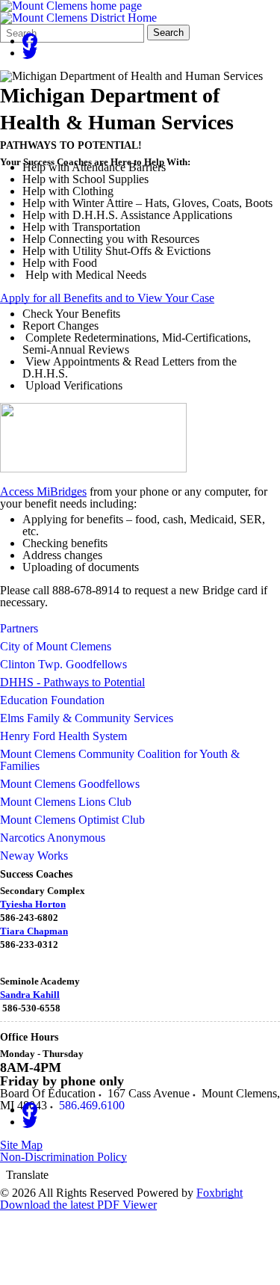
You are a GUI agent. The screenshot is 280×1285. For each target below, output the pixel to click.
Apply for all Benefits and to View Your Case (107, 298)
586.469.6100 (92, 1105)
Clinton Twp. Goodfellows (63, 664)
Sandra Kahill (30, 994)
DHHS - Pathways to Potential (72, 682)
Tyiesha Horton (33, 904)
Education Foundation (52, 700)
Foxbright (219, 1192)
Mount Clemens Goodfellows (70, 783)
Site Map (21, 1144)
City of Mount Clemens (55, 646)
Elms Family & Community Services (86, 718)
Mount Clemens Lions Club (65, 801)
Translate (27, 1174)
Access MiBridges (43, 491)
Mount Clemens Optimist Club (72, 819)
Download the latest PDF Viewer (78, 1204)
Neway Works (34, 855)
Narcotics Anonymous (52, 837)
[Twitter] (29, 52)
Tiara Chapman (34, 931)
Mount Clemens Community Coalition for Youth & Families (120, 760)
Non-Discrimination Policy (63, 1156)
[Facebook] (29, 40)
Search (168, 32)
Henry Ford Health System (63, 736)
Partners (19, 628)
